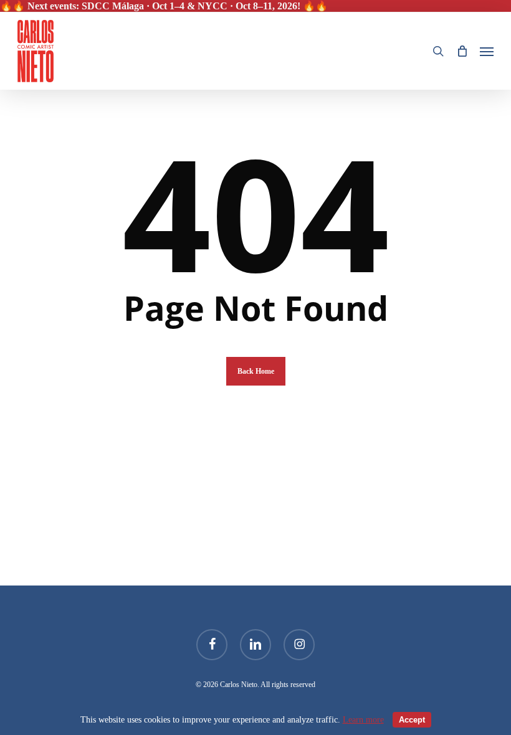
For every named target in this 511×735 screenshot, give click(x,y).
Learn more (363, 719)
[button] (487, 51)
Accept (412, 719)
